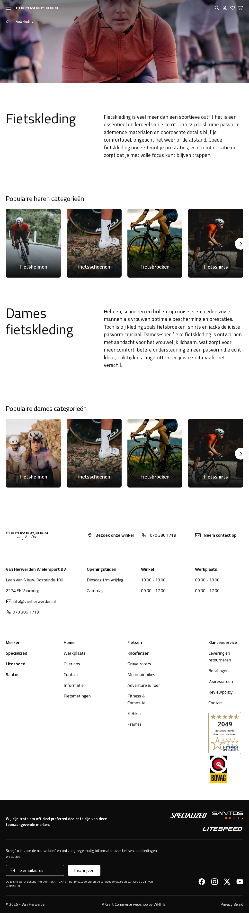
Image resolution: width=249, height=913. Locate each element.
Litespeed (15, 663)
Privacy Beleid (232, 904)
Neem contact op (220, 535)
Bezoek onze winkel (115, 535)
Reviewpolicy (220, 692)
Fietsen (134, 642)
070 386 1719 (163, 535)
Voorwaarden (220, 681)
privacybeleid (83, 881)
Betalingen (218, 670)
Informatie (74, 685)
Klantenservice (222, 642)
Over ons (72, 663)
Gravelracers (139, 663)
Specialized (16, 653)
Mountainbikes (141, 674)
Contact (71, 674)
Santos (12, 674)
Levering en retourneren (219, 656)
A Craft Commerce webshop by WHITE (133, 904)
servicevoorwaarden (114, 881)
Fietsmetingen (77, 696)
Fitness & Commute (136, 699)
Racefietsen (138, 653)
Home (69, 642)
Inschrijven (84, 870)
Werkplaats (74, 653)
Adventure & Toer (143, 685)
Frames (134, 724)
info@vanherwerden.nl (34, 601)
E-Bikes (134, 713)
